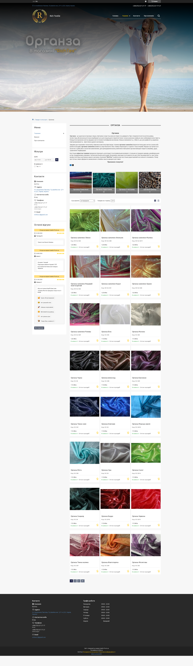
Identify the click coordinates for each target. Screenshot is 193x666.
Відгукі (36, 137)
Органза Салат (137, 470)
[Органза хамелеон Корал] (115, 266)
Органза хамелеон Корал (111, 284)
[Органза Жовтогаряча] (115, 545)
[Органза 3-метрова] (127, 180)
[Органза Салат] (146, 453)
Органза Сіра (106, 470)
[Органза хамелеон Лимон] (84, 220)
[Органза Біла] (115, 314)
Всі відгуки (39, 328)
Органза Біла (106, 332)
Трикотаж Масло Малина (45, 242)
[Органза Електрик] (115, 407)
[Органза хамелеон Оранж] (146, 266)
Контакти (136, 16)
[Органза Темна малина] (84, 545)
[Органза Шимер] (150, 180)
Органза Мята (76, 470)
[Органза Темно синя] (84, 407)
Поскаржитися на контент (91, 652)
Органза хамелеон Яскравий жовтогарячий (81, 285)
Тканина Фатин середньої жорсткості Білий (49, 291)
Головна (115, 16)
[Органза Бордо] (115, 499)
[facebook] (70, 165)
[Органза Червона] (146, 499)
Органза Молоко (138, 332)
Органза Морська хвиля (141, 424)
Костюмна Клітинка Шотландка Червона (47, 267)
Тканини (125, 16)
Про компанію (149, 16)
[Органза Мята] (84, 453)
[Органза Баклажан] (146, 360)
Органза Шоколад (108, 378)
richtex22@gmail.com (41, 214)
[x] (73, 165)
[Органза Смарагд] (84, 499)
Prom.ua (106, 648)
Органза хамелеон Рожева (81, 332)
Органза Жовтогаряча (109, 562)
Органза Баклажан (139, 378)
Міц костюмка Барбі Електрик (47, 288)
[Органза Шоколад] (115, 360)
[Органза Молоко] (146, 314)
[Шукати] (158, 16)
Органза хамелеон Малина (142, 238)
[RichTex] (39, 15)
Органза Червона (138, 516)
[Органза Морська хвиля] (146, 407)
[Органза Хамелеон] (81, 180)
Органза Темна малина (79, 562)
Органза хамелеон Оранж (142, 284)
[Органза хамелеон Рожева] (84, 314)
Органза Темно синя (78, 424)
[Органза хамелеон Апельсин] (115, 220)
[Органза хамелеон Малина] (146, 220)
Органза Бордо (107, 516)
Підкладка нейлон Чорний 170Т (47, 264)
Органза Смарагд (77, 516)
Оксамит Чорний (43, 262)
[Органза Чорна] (84, 360)
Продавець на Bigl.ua (96, 650)
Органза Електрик (108, 424)
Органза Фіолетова (139, 562)
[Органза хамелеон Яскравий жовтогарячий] (84, 266)
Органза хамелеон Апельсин (112, 238)
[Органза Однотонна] (104, 180)
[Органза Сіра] (115, 453)
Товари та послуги (41, 119)
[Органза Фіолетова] (146, 545)
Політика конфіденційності (107, 652)
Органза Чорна (76, 378)
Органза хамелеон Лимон (80, 238)
